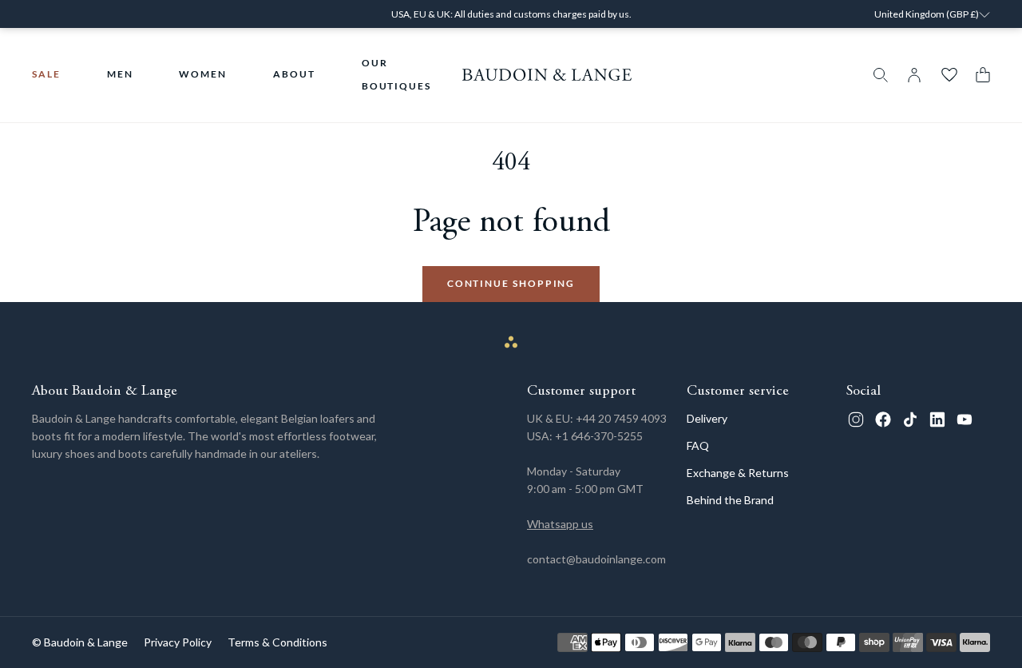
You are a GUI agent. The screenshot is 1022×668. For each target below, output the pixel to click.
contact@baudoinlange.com (596, 559)
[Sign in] (914, 75)
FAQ (698, 445)
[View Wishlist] (949, 75)
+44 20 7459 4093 (621, 418)
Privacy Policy (178, 642)
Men (120, 74)
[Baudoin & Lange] (547, 75)
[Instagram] (856, 419)
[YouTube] (964, 419)
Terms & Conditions (277, 642)
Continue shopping (511, 283)
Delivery (707, 418)
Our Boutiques (396, 74)
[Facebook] (883, 419)
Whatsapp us (560, 524)
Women (203, 74)
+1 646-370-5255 (599, 436)
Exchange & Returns (738, 472)
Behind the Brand (730, 500)
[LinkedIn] (937, 419)
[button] (979, 74)
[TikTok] (910, 419)
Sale (46, 74)
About (294, 74)
